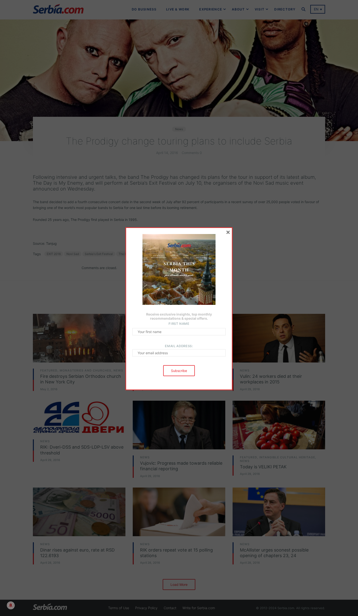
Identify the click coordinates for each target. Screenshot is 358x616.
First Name (179, 324)
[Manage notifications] (11, 605)
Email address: (179, 346)
